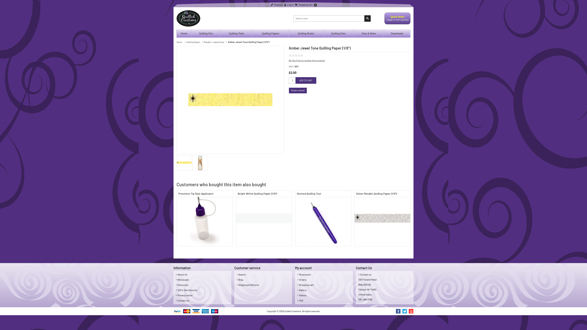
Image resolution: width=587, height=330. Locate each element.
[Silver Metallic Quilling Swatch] (382, 218)
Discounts (182, 284)
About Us (182, 274)
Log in (290, 4)
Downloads (397, 33)
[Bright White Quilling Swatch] (264, 218)
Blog (240, 279)
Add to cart (305, 80)
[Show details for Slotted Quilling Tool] (323, 218)
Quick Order (396, 20)
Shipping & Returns (248, 284)
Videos (302, 295)
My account (305, 274)
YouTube (411, 311)
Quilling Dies (338, 33)
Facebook (398, 311)
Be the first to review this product (307, 60)
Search (242, 274)
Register (278, 4)
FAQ (301, 300)
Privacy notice (184, 295)
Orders (302, 279)
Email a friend (298, 90)
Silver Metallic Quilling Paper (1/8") (376, 193)
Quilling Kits (206, 33)
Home (184, 33)
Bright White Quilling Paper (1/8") (257, 193)
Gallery (302, 290)
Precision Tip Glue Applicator (196, 193)
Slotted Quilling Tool (309, 193)
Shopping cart (306, 284)
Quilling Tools (236, 33)
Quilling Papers (270, 33)
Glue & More (369, 33)
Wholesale (183, 279)
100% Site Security (187, 290)
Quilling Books (306, 33)
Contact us (183, 300)
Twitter (404, 311)
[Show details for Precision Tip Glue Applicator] (205, 218)
